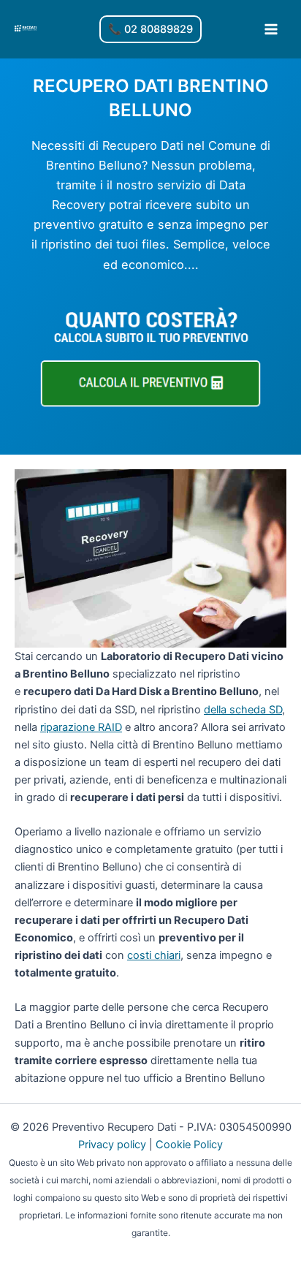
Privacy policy (112, 1144)
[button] (150, 29)
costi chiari (153, 955)
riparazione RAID (81, 727)
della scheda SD (243, 709)
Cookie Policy (189, 1144)
